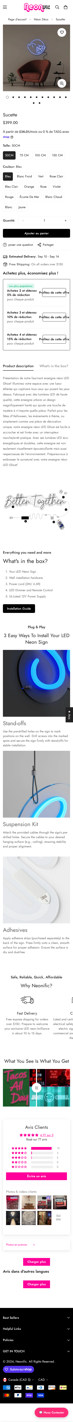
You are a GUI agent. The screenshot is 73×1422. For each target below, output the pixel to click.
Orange (30, 187)
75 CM (25, 156)
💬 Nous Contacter (51, 1412)
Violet (58, 187)
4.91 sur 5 (46, 1135)
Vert (42, 177)
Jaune (23, 208)
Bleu (9, 177)
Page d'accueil (17, 19)
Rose (44, 187)
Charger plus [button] (36, 1262)
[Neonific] (36, 7)
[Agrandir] (61, 83)
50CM (10, 156)
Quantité (9, 220)
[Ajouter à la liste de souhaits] (61, 32)
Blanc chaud (54, 198)
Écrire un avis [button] (36, 1176)
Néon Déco (41, 19)
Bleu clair (12, 187)
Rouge (10, 198)
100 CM (41, 156)
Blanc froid (25, 177)
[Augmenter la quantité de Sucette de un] (65, 220)
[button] (65, 7)
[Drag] (36, 1088)
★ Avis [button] (69, 714)
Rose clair (57, 177)
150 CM (58, 156)
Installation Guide (19, 608)
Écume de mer (30, 198)
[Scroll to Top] (66, 1401)
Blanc (9, 208)
